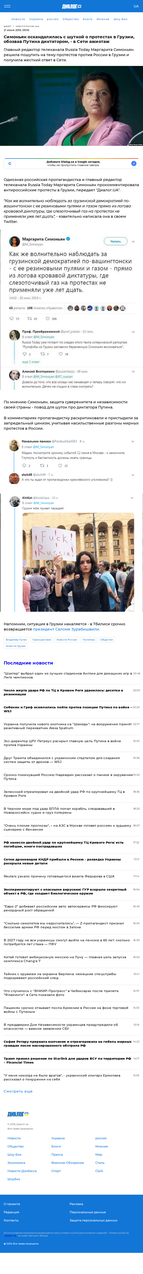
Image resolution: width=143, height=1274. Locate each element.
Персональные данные (88, 1212)
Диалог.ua (10, 1235)
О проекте (12, 1204)
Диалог (7, 26)
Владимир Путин (16, 639)
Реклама (76, 1204)
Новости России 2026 (27, 26)
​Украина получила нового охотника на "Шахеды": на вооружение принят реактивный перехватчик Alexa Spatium (68, 726)
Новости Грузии (15, 646)
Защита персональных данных (93, 1220)
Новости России (67, 639)
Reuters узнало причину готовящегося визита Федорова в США (59, 876)
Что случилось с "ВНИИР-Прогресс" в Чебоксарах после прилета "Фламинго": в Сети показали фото (61, 993)
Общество (106, 639)
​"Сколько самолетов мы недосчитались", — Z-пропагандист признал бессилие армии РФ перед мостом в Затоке (64, 925)
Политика (89, 639)
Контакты (11, 1220)
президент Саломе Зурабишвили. (66, 629)
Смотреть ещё (18, 1091)
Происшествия (41, 639)
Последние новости (28, 663)
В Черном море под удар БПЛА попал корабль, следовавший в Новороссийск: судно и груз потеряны (59, 810)
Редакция (11, 1212)
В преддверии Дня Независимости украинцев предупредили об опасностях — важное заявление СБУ (61, 1026)
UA (136, 6)
